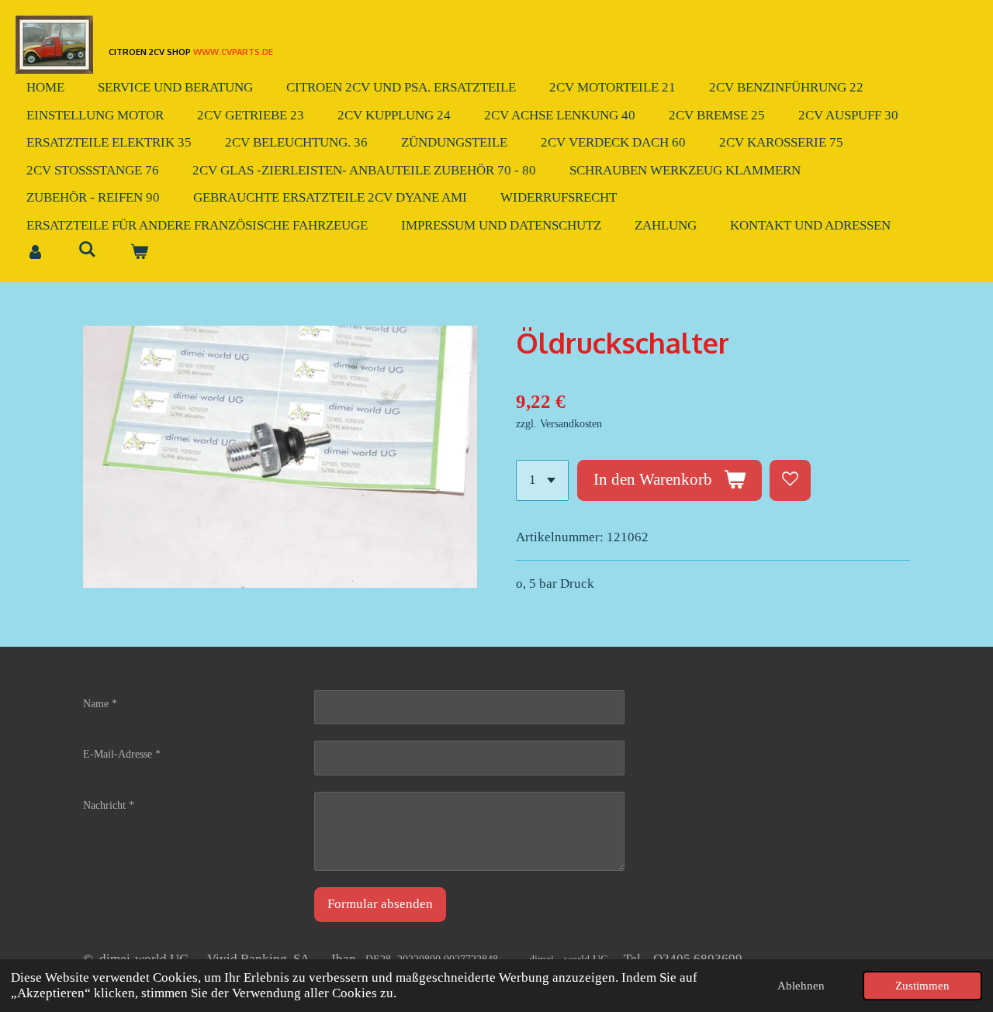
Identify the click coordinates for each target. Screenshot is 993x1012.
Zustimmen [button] (922, 985)
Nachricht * (108, 805)
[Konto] (36, 253)
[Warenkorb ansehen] (139, 253)
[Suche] (87, 250)
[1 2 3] (542, 480)
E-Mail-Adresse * (122, 754)
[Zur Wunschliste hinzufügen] (790, 480)
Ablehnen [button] (801, 985)
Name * (100, 704)
